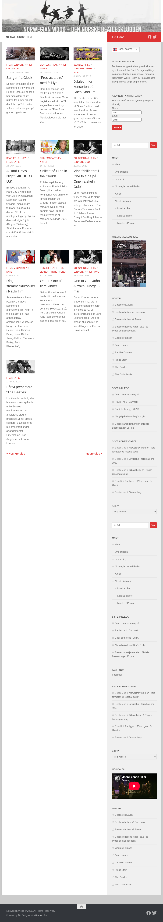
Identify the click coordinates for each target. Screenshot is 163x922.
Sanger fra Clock (19, 78)
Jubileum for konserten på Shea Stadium (84, 86)
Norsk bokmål (125, 49)
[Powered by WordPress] (19, 915)
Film (9, 65)
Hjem (117, 164)
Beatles (45, 65)
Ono (8, 68)
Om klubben (121, 171)
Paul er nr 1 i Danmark (126, 401)
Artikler (118, 193)
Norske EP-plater (126, 223)
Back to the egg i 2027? (127, 409)
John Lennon (121, 345)
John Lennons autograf (127, 394)
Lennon (18, 65)
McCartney (54, 158)
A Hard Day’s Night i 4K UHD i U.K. (19, 176)
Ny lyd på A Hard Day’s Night (130, 416)
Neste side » (94, 453)
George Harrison (123, 337)
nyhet (28, 65)
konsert (79, 68)
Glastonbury (135, 492)
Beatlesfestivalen (124, 304)
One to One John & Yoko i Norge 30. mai (88, 286)
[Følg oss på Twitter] (155, 37)
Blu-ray (22, 158)
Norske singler (124, 215)
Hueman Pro (41, 915)
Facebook (118, 670)
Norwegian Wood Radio (127, 186)
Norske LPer (124, 208)
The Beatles (121, 367)
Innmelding (120, 179)
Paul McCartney (123, 352)
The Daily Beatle (123, 374)
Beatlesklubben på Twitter (128, 319)
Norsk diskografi (123, 201)
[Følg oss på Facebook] (150, 37)
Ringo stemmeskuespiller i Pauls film (20, 286)
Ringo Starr (121, 359)
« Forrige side (15, 453)
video (16, 68)
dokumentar (81, 158)
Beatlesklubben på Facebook (130, 312)
